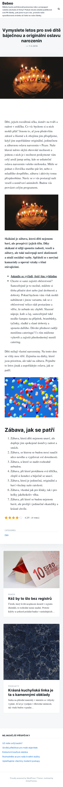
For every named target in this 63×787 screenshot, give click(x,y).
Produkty (13, 686)
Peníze (11, 594)
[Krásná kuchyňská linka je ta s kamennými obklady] (31, 652)
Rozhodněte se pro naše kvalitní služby (21, 756)
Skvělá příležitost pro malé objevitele (20, 747)
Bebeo (7, 3)
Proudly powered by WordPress (23, 778)
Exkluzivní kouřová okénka (15, 752)
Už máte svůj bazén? (12, 743)
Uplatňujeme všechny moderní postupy (21, 761)
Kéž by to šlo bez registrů (30, 598)
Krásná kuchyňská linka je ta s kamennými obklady (30, 692)
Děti (6, 535)
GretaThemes (31, 781)
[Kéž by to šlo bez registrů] (31, 569)
